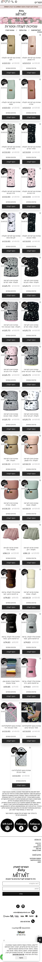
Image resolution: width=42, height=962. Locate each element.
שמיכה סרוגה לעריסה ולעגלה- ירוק (31, 549)
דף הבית (38, 843)
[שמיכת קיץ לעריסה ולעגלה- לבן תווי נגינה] (11, 232)
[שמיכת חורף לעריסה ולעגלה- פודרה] (11, 499)
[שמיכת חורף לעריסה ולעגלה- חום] (11, 454)
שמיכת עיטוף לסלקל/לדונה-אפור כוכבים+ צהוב (31, 727)
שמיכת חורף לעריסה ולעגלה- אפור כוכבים (11, 415)
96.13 (27, 553)
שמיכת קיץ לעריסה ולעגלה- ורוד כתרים (31, 192)
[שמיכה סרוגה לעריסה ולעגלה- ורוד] (11, 544)
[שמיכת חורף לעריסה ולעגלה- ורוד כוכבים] (11, 365)
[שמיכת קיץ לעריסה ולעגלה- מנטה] (11, 99)
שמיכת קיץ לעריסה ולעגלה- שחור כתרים (31, 148)
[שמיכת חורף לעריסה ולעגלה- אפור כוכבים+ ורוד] (11, 321)
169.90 (37, 286)
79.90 (15, 686)
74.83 (7, 598)
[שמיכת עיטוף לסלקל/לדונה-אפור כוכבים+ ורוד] (11, 722)
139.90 (37, 63)
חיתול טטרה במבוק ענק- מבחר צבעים (10, 682)
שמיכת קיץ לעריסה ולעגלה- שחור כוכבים (31, 237)
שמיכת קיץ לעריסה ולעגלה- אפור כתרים (10, 148)
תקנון (39, 862)
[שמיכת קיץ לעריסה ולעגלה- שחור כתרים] (31, 143)
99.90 (15, 597)
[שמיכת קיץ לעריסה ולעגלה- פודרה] (31, 99)
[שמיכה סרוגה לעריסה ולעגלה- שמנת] (31, 588)
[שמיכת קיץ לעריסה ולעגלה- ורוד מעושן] (31, 55)
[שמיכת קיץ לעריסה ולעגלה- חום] (11, 54)
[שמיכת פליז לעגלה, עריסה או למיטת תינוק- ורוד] (31, 677)
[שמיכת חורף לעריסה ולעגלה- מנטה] (31, 499)
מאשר (21, 958)
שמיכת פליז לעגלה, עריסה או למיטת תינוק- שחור (11, 638)
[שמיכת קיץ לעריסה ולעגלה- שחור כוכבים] (31, 232)
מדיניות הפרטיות (18, 954)
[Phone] (12, 2)
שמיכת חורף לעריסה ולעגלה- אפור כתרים (11, 281)
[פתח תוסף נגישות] (39, 940)
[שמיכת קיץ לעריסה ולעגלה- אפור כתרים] (11, 143)
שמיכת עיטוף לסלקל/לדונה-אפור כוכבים (21, 771)
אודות (39, 845)
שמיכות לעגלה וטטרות (21, 26)
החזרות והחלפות (35, 860)
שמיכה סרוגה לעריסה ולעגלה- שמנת (31, 593)
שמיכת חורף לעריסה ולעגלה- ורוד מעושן (31, 459)
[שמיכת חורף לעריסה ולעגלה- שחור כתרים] (31, 321)
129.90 (36, 553)
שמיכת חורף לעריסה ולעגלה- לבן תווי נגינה (31, 415)
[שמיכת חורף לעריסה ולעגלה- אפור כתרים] (11, 276)
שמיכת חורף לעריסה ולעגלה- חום (11, 459)
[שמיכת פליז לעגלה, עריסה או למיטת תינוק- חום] (11, 588)
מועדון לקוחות (36, 850)
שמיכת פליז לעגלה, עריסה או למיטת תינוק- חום (11, 593)
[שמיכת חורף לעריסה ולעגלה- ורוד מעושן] (31, 454)
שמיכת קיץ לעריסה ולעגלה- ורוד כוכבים (10, 192)
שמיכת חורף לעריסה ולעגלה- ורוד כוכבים (11, 370)
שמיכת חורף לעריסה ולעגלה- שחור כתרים (31, 326)
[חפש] (9, 2)
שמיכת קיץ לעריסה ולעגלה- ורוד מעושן (31, 59)
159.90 (37, 464)
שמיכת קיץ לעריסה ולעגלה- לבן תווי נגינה (10, 237)
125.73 (27, 286)
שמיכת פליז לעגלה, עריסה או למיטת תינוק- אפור (31, 638)
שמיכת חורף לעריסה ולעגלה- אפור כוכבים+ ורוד (11, 326)
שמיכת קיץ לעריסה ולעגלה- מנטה (10, 103)
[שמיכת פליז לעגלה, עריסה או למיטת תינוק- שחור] (11, 633)
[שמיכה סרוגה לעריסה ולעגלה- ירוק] (31, 544)
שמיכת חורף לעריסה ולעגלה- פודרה (11, 504)
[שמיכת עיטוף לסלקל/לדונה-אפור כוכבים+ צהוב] (31, 722)
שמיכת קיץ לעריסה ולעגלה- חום (10, 59)
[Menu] (38, 2)
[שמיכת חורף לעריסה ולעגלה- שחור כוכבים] (31, 276)
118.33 (27, 464)
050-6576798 (25, 922)
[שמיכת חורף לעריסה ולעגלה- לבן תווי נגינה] (31, 410)
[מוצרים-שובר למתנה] (7, 825)
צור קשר (38, 849)
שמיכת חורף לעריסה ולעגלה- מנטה (31, 504)
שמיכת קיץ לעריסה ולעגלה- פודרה (31, 103)
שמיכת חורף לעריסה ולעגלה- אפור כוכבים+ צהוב (31, 370)
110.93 (27, 152)
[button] (31, 73)
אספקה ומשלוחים (35, 858)
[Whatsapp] (16, 2)
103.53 (27, 63)
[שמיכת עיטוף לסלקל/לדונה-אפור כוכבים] (21, 766)
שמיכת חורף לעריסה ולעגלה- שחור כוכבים (31, 281)
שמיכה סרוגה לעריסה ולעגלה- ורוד (10, 549)
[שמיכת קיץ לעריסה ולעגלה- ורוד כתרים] (31, 187)
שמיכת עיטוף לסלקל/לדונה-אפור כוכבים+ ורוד (11, 727)
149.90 (37, 152)
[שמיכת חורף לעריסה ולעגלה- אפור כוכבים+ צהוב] (31, 365)
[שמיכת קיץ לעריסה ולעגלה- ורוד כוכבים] (11, 187)
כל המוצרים (37, 847)
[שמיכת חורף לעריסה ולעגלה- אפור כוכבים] (11, 410)
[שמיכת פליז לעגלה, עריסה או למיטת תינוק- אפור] (31, 633)
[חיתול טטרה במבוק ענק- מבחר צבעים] (11, 677)
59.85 (7, 687)
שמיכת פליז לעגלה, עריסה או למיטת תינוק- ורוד (31, 682)
